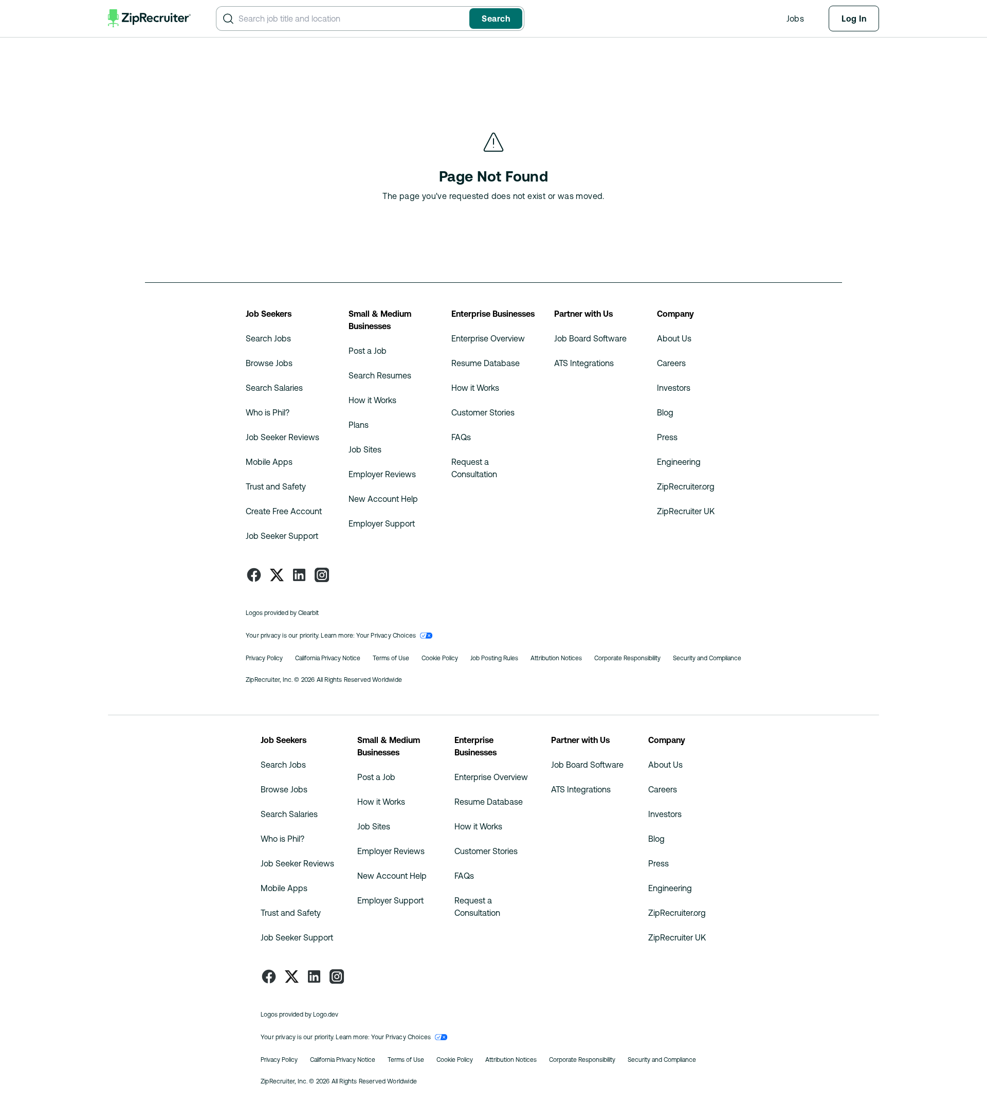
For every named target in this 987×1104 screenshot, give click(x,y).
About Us (674, 338)
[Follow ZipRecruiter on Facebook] (254, 575)
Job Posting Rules (494, 658)
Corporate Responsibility (627, 658)
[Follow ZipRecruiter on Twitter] (276, 575)
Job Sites (365, 449)
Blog (665, 412)
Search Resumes (380, 375)
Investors (673, 387)
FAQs (461, 437)
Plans (359, 424)
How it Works (372, 400)
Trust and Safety (276, 486)
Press (667, 437)
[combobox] (352, 18)
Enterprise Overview (488, 338)
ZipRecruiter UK (686, 511)
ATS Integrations (584, 363)
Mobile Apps (269, 461)
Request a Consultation (474, 468)
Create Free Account (284, 511)
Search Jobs (268, 338)
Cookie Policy (440, 658)
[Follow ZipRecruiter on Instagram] (322, 575)
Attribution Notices (556, 658)
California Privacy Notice (327, 658)
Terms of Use (391, 658)
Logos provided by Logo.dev (299, 1014)
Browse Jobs (269, 363)
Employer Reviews (382, 474)
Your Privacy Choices (386, 635)
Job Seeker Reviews (282, 437)
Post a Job (368, 350)
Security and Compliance (707, 658)
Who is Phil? (267, 412)
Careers (671, 363)
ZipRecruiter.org (686, 486)
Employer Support (382, 523)
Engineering (679, 461)
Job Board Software (590, 338)
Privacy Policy (264, 658)
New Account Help (383, 498)
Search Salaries (274, 387)
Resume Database (485, 363)
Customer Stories (483, 412)
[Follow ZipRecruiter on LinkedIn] (299, 575)
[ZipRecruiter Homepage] (149, 18)
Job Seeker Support (282, 535)
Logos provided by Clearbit (282, 613)
